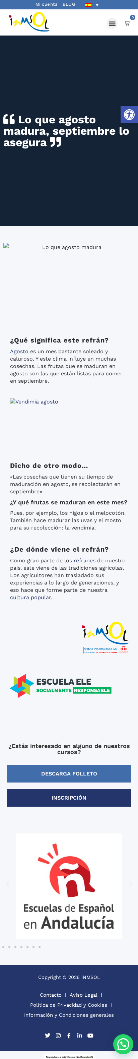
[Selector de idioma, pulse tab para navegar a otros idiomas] (92, 4)
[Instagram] (58, 1035)
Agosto (19, 351)
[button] (129, 114)
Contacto (51, 995)
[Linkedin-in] (79, 1035)
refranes (84, 560)
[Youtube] (90, 1035)
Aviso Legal (83, 995)
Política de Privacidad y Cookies (68, 1005)
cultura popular (30, 597)
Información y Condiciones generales (69, 1015)
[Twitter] (47, 1035)
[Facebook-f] (69, 1035)
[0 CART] (127, 23)
